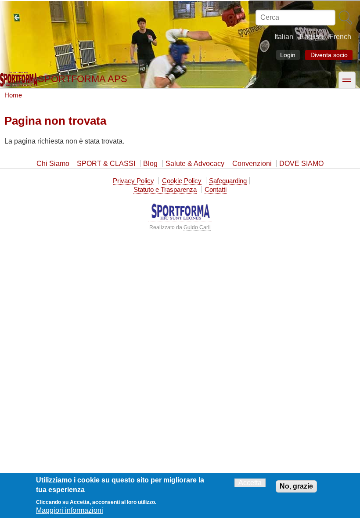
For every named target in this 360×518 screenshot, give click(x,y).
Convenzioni (252, 163)
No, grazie (296, 486)
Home (13, 95)
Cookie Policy (182, 180)
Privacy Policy (133, 180)
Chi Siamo (52, 163)
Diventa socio (329, 55)
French (340, 36)
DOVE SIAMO (301, 163)
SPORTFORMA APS (82, 78)
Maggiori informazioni (69, 510)
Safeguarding (228, 180)
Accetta (250, 482)
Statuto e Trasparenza (165, 189)
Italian (283, 36)
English (311, 36)
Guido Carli (197, 227)
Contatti (216, 189)
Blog (150, 163)
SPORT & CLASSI (106, 163)
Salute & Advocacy (195, 163)
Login (287, 54)
